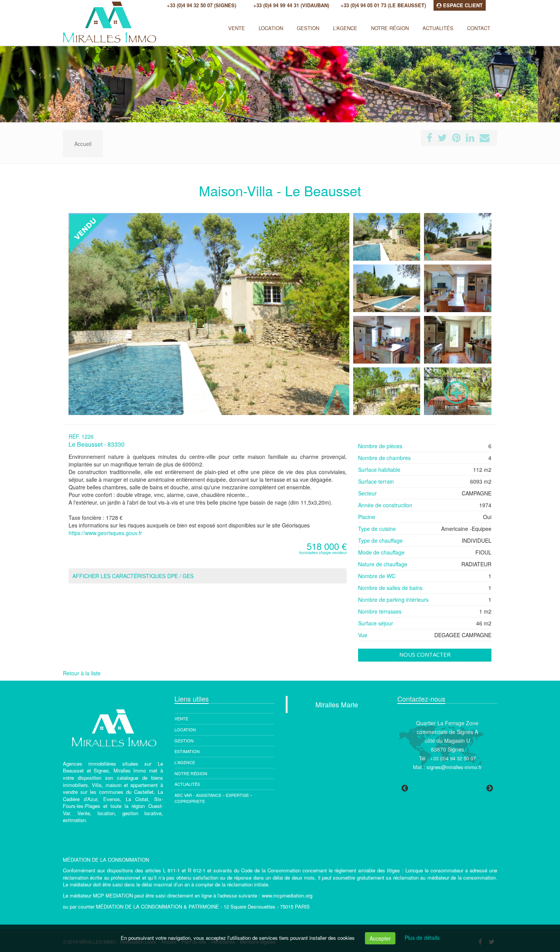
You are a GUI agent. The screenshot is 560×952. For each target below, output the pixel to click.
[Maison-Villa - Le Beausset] (387, 237)
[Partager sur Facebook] (429, 139)
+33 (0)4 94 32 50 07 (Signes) (201, 5)
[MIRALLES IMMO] (62, 25)
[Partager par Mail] (485, 139)
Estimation (187, 751)
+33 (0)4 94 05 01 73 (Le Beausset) (383, 5)
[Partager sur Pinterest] (456, 139)
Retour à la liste (82, 673)
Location (271, 28)
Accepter (380, 938)
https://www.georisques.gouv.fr (105, 533)
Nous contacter (425, 654)
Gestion (184, 740)
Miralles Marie (336, 704)
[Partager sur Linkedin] (470, 139)
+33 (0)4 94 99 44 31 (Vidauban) (291, 5)
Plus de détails (422, 937)
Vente (236, 28)
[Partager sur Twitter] (442, 139)
